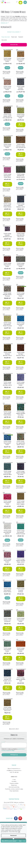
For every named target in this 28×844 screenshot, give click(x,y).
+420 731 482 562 (14, 772)
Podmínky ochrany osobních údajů (14, 789)
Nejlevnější (14, 37)
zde (19, 831)
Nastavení (13, 835)
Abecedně (4, 40)
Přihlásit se (14, 755)
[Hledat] (16, 1)
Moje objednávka (14, 791)
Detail (7, 68)
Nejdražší (20, 37)
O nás (14, 779)
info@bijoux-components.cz (14, 770)
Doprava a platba (14, 783)
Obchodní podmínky (14, 787)
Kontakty (14, 781)
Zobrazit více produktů (13, 32)
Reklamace (14, 785)
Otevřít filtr (14, 45)
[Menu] (24, 1)
